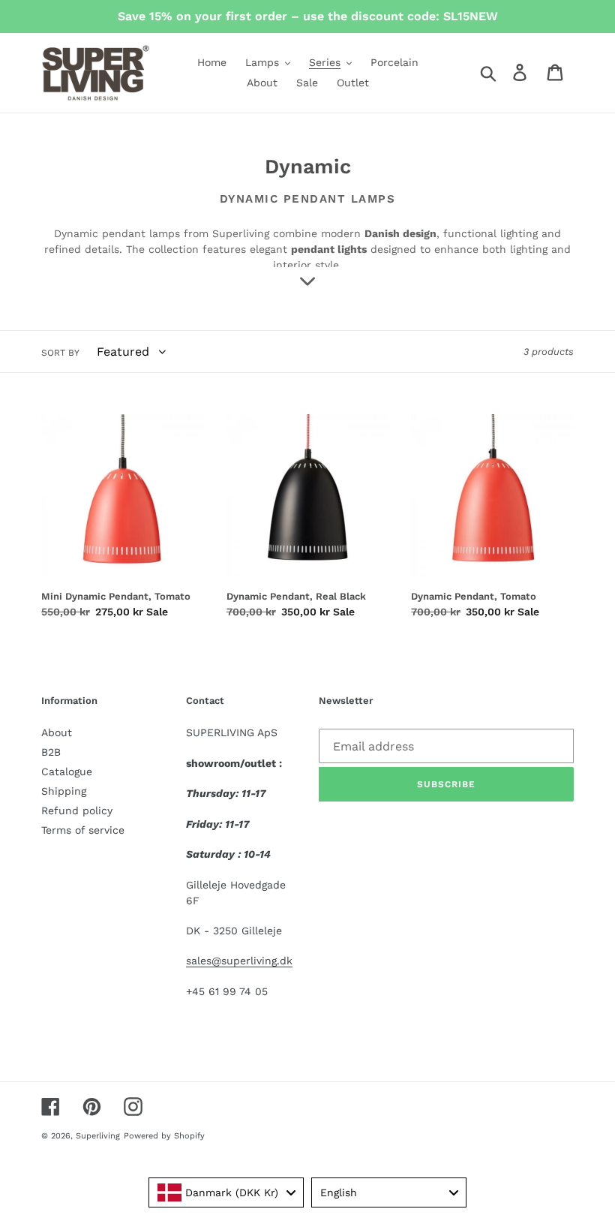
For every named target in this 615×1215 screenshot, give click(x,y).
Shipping (63, 791)
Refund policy (76, 810)
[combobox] (226, 1192)
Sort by (60, 352)
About (56, 732)
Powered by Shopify (164, 1136)
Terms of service (82, 830)
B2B (51, 752)
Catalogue (66, 771)
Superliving (98, 1136)
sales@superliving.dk (239, 961)
